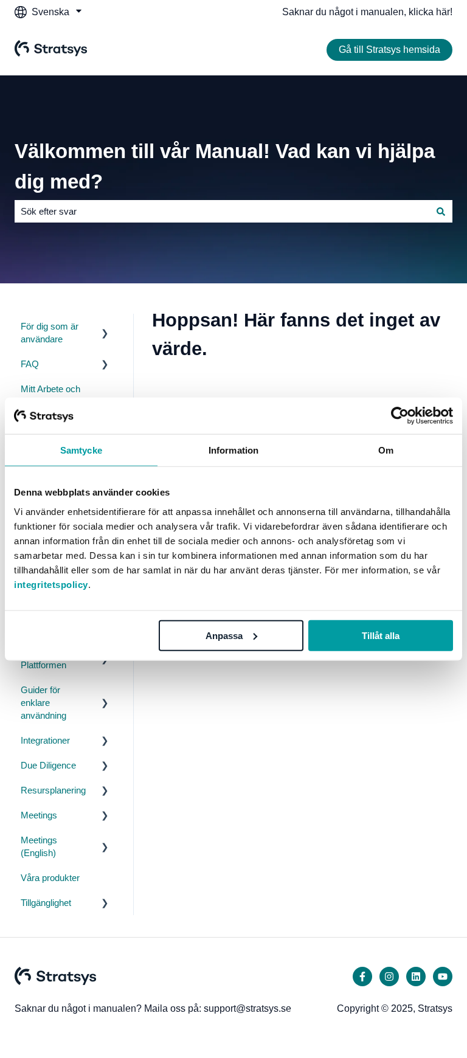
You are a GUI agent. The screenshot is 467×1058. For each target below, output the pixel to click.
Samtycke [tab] (81, 450)
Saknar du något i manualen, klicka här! (367, 12)
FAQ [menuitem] (30, 364)
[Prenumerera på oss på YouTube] (442, 976)
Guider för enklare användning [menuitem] (43, 703)
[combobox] (222, 211)
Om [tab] (385, 450)
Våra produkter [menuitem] (50, 878)
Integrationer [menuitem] (45, 740)
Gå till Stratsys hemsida (389, 49)
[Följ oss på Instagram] (389, 976)
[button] (105, 327)
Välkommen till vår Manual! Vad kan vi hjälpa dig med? (225, 166)
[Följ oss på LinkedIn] (416, 976)
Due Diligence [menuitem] (48, 765)
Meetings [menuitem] (39, 815)
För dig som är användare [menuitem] (49, 332)
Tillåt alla (381, 635)
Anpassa (224, 635)
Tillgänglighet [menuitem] (46, 902)
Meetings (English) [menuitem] (39, 846)
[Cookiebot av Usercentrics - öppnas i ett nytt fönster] (400, 416)
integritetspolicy (51, 584)
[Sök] (440, 211)
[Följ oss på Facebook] (362, 976)
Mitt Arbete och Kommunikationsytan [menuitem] (63, 395)
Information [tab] (233, 450)
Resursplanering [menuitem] (53, 790)
